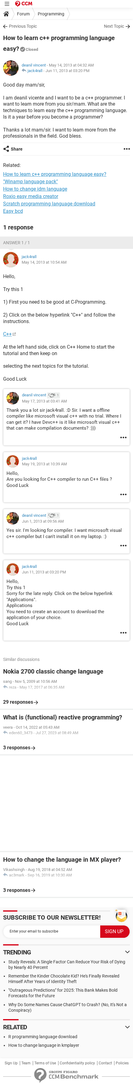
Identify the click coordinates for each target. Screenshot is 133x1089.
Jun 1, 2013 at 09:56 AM (43, 521)
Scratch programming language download (49, 204)
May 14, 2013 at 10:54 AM (44, 262)
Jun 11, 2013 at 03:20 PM (67, 70)
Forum (23, 13)
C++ (7, 334)
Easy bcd (13, 211)
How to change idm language (35, 189)
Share (17, 149)
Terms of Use (45, 1063)
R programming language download (42, 1036)
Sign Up (11, 1063)
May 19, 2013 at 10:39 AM (44, 464)
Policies (122, 1063)
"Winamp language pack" (30, 181)
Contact (105, 1063)
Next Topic (114, 26)
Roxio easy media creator (30, 196)
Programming (51, 13)
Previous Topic (23, 26)
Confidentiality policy (77, 1063)
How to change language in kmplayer (43, 1045)
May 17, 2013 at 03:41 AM (44, 401)
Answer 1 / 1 (16, 242)
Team (26, 1063)
